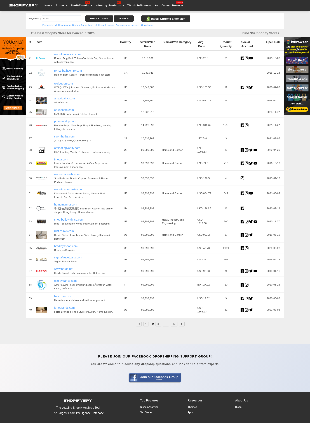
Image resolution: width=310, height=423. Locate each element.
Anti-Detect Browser (169, 5)
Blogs (238, 406)
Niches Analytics (149, 406)
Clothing (99, 25)
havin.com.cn (62, 296)
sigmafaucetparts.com (68, 257)
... (166, 323)
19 (174, 323)
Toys (90, 25)
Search (124, 19)
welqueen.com (63, 83)
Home (48, 5)
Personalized (49, 25)
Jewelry (135, 25)
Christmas (146, 25)
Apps (190, 412)
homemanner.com (65, 204)
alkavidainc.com (64, 98)
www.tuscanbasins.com (69, 189)
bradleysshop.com (66, 246)
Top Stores (146, 412)
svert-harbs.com (64, 136)
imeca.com (61, 159)
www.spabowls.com (66, 174)
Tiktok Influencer (139, 5)
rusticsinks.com (64, 231)
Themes (192, 406)
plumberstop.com (65, 121)
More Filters (99, 19)
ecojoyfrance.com (65, 280)
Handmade (64, 25)
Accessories (123, 25)
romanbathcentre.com (68, 70)
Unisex (76, 25)
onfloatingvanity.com (67, 147)
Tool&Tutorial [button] (80, 5)
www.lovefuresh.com (67, 54)
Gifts (83, 25)
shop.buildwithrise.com (68, 219)
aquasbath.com (64, 109)
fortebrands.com (64, 307)
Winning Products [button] (108, 5)
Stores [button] (61, 5)
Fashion (109, 25)
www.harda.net (63, 268)
